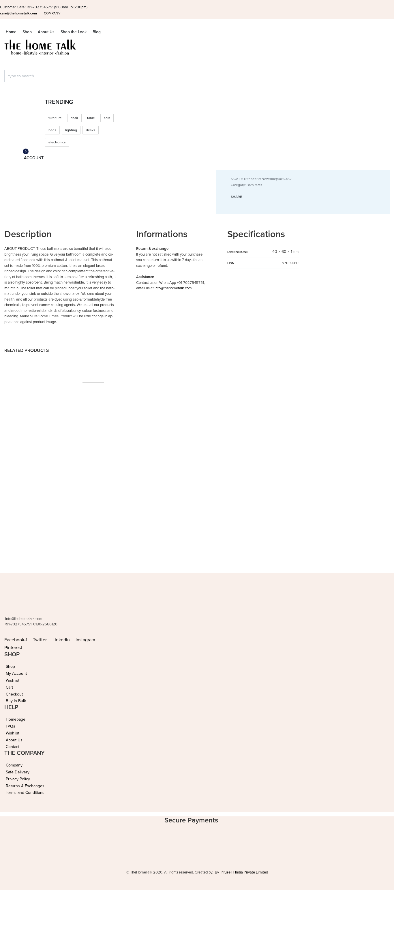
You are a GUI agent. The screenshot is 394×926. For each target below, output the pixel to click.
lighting (71, 130)
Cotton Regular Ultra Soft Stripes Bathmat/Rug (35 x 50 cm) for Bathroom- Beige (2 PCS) (240, 489)
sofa (107, 118)
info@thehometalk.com (173, 288)
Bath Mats (254, 185)
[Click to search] (7, 86)
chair (74, 118)
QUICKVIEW (43, 508)
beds (52, 130)
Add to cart (18, 508)
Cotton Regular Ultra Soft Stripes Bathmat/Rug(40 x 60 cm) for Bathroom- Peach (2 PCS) (141, 489)
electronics (57, 142)
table (91, 118)
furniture (55, 118)
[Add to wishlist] (59, 508)
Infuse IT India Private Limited (244, 872)
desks (90, 130)
